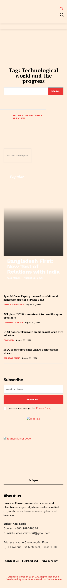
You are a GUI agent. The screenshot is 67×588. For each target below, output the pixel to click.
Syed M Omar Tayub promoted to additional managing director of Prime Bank (31, 298)
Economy (9, 340)
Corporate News (13, 322)
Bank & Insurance (14, 304)
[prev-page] (5, 120)
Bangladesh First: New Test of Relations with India (33, 266)
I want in (32, 399)
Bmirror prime (12, 358)
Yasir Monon (14, 278)
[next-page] (8, 368)
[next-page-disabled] (62, 120)
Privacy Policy (43, 408)
